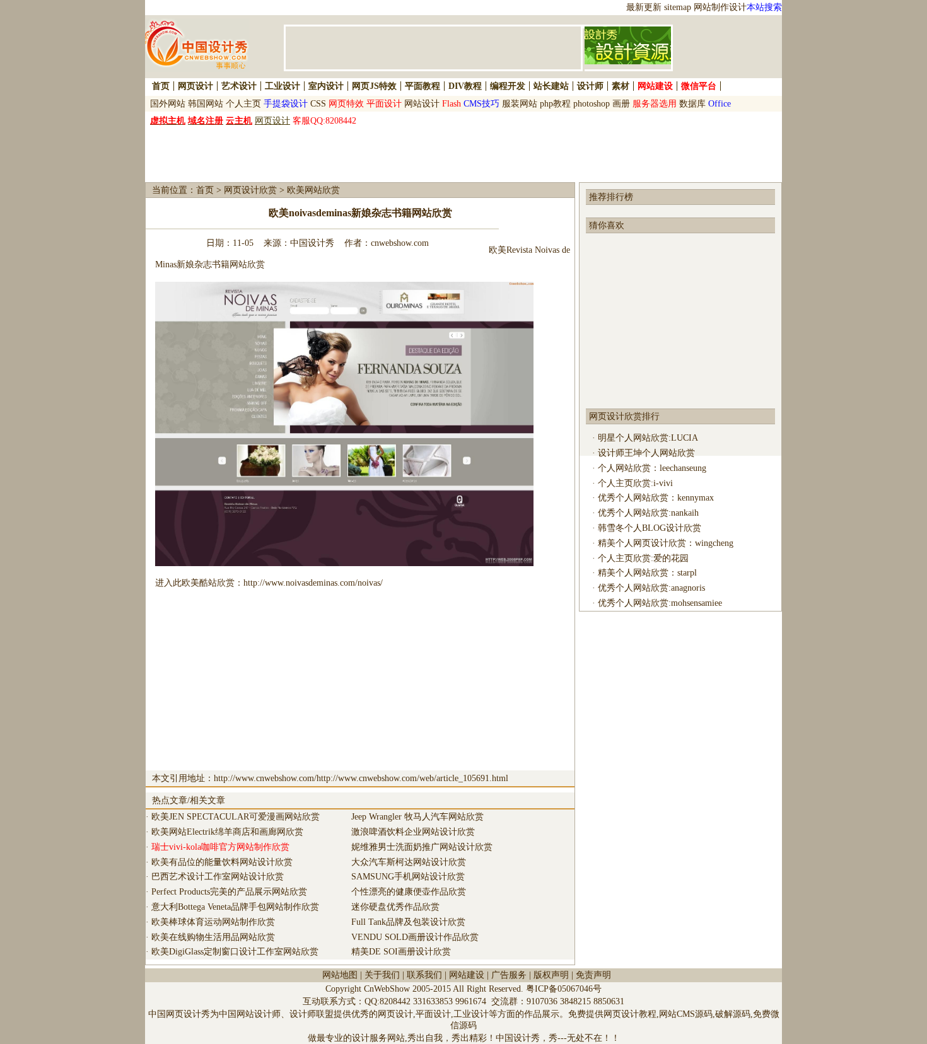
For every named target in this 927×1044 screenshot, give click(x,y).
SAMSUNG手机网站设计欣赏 (408, 876)
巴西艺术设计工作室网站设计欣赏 (217, 876)
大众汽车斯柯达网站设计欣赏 (408, 862)
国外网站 (167, 103)
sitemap (677, 7)
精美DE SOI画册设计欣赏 (401, 951)
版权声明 (551, 975)
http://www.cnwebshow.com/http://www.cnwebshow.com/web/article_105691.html (361, 778)
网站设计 (422, 103)
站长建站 (551, 86)
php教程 (555, 103)
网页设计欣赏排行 (624, 416)
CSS (318, 103)
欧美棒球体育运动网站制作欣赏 (213, 922)
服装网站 (519, 103)
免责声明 (593, 975)
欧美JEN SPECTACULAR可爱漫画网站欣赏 (235, 816)
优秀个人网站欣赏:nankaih (648, 513)
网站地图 (340, 975)
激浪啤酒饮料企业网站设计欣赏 (413, 832)
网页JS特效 (374, 86)
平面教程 (422, 86)
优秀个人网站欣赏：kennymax (656, 497)
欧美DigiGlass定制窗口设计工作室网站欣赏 (234, 951)
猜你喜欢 (606, 225)
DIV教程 (465, 86)
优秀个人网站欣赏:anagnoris (651, 588)
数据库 (692, 103)
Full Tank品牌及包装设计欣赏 (408, 922)
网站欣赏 (247, 264)
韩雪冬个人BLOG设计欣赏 (649, 528)
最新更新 (644, 7)
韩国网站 (205, 103)
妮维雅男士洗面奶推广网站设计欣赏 (422, 847)
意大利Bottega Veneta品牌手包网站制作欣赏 (235, 907)
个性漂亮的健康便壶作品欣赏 (408, 891)
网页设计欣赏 (250, 190)
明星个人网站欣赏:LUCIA (648, 438)
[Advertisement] (304, 152)
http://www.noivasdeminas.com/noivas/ (313, 583)
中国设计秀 (312, 243)
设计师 (590, 86)
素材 (620, 86)
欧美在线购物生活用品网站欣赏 (213, 937)
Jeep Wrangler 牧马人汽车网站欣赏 (417, 816)
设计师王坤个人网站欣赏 (646, 453)
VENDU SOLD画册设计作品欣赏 (415, 937)
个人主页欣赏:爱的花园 (643, 558)
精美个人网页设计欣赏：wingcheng (665, 543)
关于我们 (382, 975)
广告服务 (509, 975)
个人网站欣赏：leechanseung (652, 468)
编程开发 (507, 86)
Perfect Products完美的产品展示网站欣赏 (229, 891)
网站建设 (466, 975)
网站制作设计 (720, 7)
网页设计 (195, 86)
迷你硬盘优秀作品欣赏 (395, 907)
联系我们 (424, 975)
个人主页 (243, 103)
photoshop (591, 103)
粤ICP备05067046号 (564, 989)
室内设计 (326, 86)
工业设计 (282, 86)
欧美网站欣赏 (313, 190)
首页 (161, 86)
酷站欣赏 (217, 583)
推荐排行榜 (611, 197)
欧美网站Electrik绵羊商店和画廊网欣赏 (227, 832)
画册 (621, 103)
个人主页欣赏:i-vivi (635, 483)
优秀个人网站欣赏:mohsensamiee (660, 603)
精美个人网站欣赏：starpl (647, 572)
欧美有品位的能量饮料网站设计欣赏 (222, 862)
